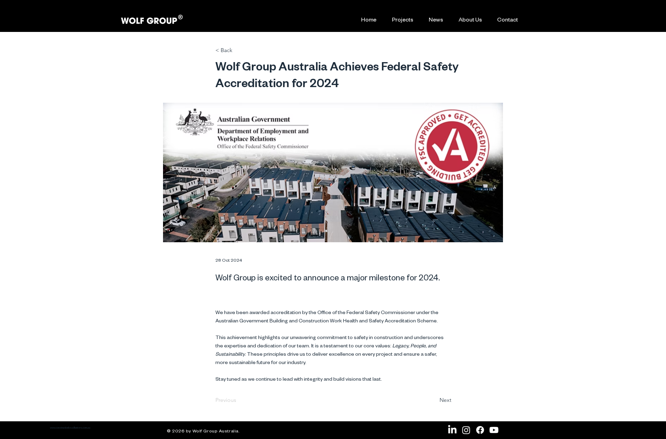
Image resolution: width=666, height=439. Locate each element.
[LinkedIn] (452, 430)
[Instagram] (466, 430)
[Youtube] (494, 430)
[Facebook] (480, 430)
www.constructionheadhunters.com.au (70, 428)
